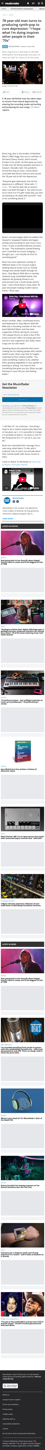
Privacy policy (7, 1409)
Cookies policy (8, 1414)
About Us (6, 1395)
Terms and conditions (11, 1404)
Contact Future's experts (11, 1400)
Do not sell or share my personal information (19, 1433)
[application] (22, 216)
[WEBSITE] (18, 501)
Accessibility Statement (11, 1424)
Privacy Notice (31, 408)
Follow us (27, 92)
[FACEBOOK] (14, 501)
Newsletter (38, 92)
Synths (11, 15)
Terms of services (28, 406)
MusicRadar (15, 46)
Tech (4, 15)
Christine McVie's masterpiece (22, 9)
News (5, 47)
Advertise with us (9, 1419)
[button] (2, 3)
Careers (5, 1429)
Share (7, 92)
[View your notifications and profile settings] (28, 3)
